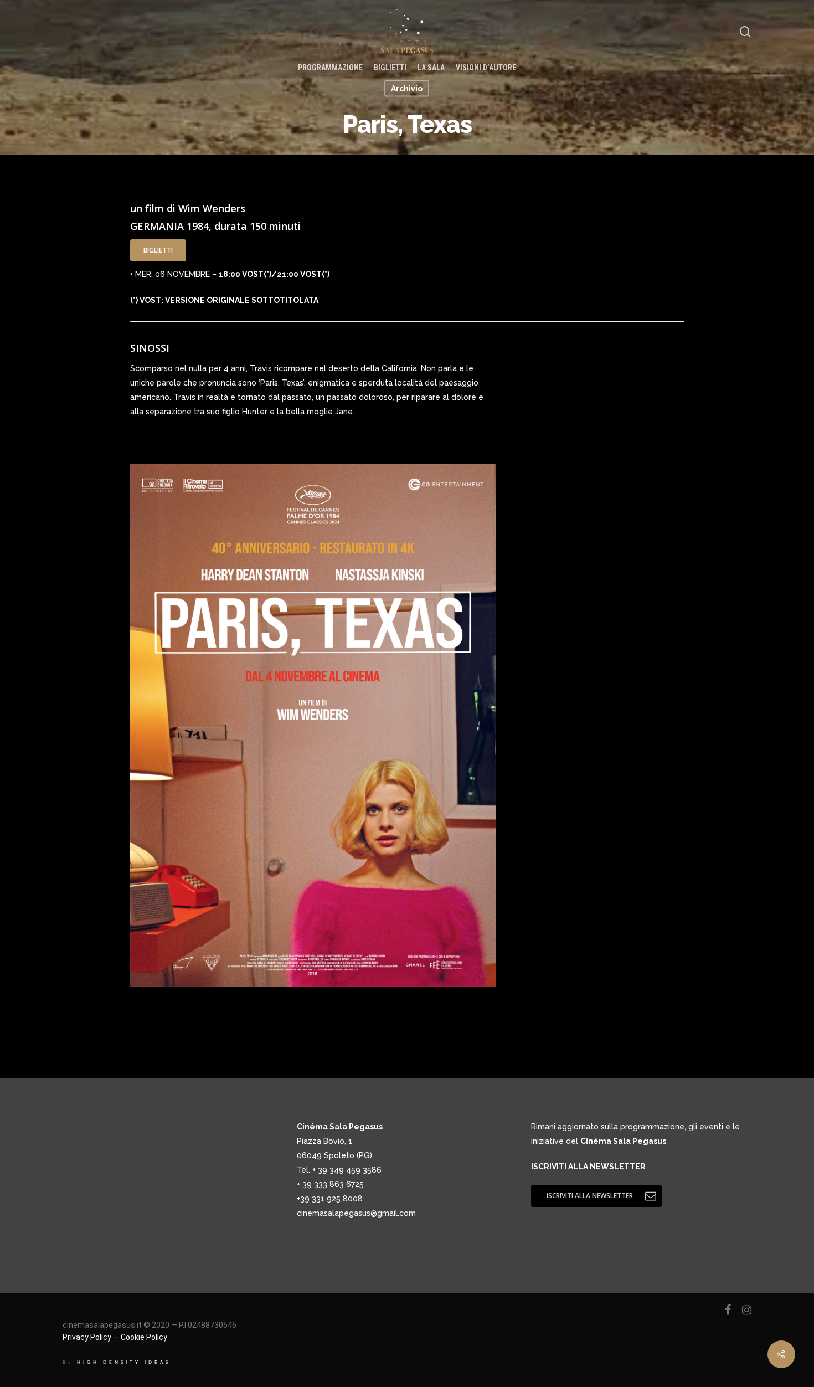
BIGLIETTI (390, 67)
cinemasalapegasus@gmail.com (356, 1213)
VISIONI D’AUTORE (486, 67)
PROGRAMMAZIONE (330, 67)
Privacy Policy (87, 1337)
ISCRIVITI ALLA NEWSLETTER (588, 1166)
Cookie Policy (144, 1337)
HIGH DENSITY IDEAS (124, 1362)
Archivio (407, 88)
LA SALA (431, 67)
